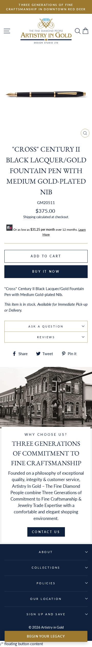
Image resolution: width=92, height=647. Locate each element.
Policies (46, 583)
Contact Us (46, 532)
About (46, 552)
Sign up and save (46, 614)
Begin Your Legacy (46, 636)
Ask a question (45, 326)
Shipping (29, 217)
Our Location (46, 598)
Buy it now (46, 271)
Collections (46, 567)
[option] (46, 7)
